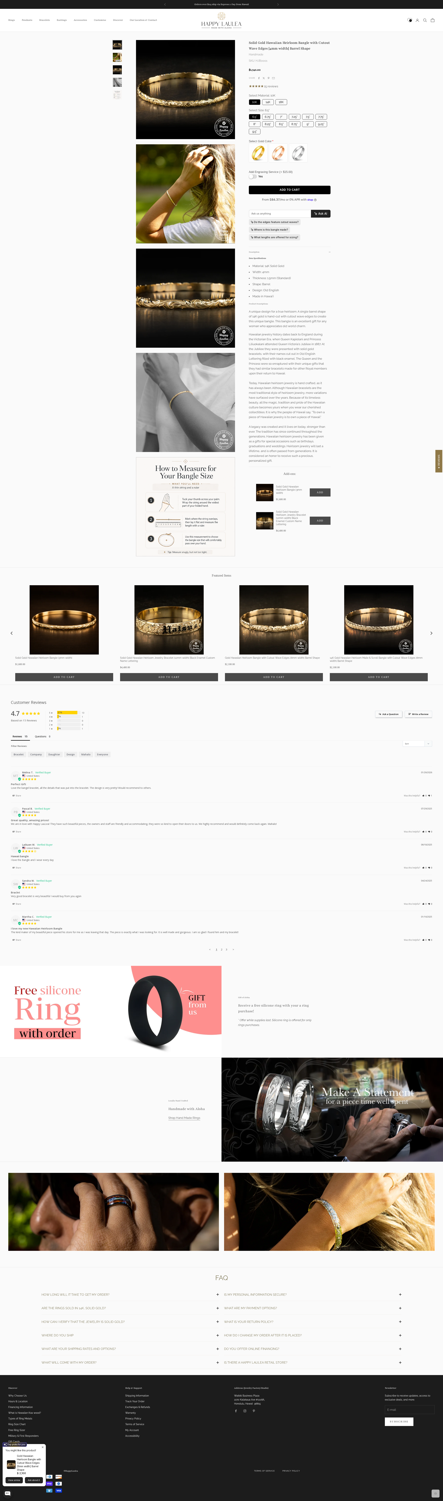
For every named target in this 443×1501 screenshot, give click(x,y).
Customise (100, 20)
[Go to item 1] (117, 45)
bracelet (19, 754)
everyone (102, 754)
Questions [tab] (40, 736)
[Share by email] (273, 78)
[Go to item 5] (117, 95)
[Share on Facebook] (258, 78)
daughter (54, 754)
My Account (132, 1430)
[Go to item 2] (117, 57)
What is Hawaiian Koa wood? (24, 1412)
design (71, 754)
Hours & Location (18, 1401)
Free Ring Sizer (16, 1430)
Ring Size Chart (17, 1424)
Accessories (80, 20)
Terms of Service (134, 1424)
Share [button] (18, 795)
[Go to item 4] (117, 82)
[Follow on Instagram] (245, 1411)
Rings (11, 20)
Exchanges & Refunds (137, 1407)
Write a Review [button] (420, 714)
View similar (14, 1480)
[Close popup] (43, 1447)
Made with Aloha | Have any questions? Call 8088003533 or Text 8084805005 (221, 4)
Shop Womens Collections (329, 1212)
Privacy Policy (133, 1418)
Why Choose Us (17, 1395)
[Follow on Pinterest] (254, 1411)
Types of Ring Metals (20, 1418)
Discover (118, 20)
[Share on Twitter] (263, 78)
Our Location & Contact (143, 20)
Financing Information (20, 1407)
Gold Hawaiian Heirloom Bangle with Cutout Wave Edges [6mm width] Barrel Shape (29, 1462)
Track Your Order (134, 1401)
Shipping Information (137, 1395)
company (36, 754)
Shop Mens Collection (113, 1212)
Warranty (130, 1412)
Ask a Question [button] (390, 714)
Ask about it (34, 1480)
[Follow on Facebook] (236, 1411)
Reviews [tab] (17, 736)
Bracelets (44, 20)
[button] (424, 795)
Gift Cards (14, 1441)
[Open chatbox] (7, 1494)
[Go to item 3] (117, 70)
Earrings (62, 20)
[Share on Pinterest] (268, 78)
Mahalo (86, 754)
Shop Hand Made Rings (184, 1118)
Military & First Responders (23, 1435)
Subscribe (399, 1421)
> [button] (233, 949)
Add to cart (290, 189)
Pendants (27, 20)
